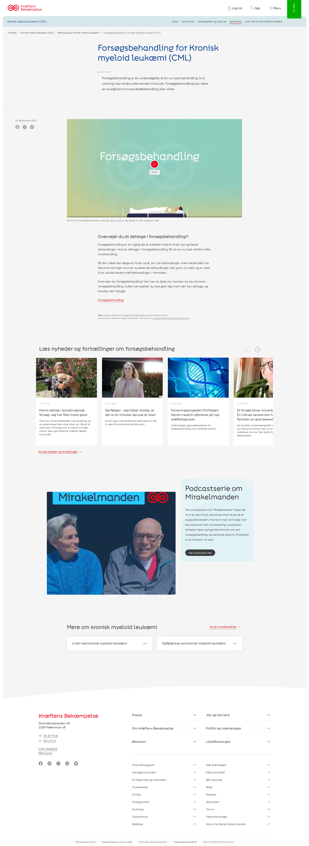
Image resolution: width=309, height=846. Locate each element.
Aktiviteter (212, 801)
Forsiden (12, 32)
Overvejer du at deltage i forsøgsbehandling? (143, 236)
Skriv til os (49, 740)
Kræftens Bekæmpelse (68, 715)
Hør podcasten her (200, 552)
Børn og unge (214, 779)
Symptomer (188, 21)
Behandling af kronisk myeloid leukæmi (78, 32)
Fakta (175, 21)
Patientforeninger (216, 816)
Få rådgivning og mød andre (149, 779)
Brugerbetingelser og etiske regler (117, 842)
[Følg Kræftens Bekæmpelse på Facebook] (41, 763)
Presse (137, 715)
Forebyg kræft (140, 801)
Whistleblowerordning (85, 842)
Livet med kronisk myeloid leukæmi (263, 21)
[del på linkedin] (32, 127)
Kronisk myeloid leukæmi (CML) (26, 21)
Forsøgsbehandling (111, 300)
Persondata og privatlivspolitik (153, 842)
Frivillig (136, 794)
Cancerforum (140, 816)
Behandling (235, 21)
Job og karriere (218, 715)
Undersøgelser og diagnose (211, 21)
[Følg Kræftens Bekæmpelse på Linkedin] (67, 763)
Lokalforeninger (218, 741)
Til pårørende (140, 787)
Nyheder (211, 794)
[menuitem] (233, 8)
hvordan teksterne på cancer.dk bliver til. (170, 318)
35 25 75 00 (50, 735)
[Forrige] (247, 349)
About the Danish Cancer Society (226, 824)
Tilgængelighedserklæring (185, 842)
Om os (210, 809)
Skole (209, 787)
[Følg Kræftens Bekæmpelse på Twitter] (58, 763)
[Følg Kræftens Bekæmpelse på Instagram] (49, 763)
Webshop (137, 824)
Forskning (138, 809)
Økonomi (139, 741)
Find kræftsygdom (143, 764)
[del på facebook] (17, 127)
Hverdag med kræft (144, 772)
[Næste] (257, 349)
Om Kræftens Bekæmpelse (152, 728)
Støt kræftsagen (216, 764)
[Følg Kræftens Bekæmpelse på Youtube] (76, 763)
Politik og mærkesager (223, 728)
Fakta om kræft (215, 772)
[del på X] (25, 127)
